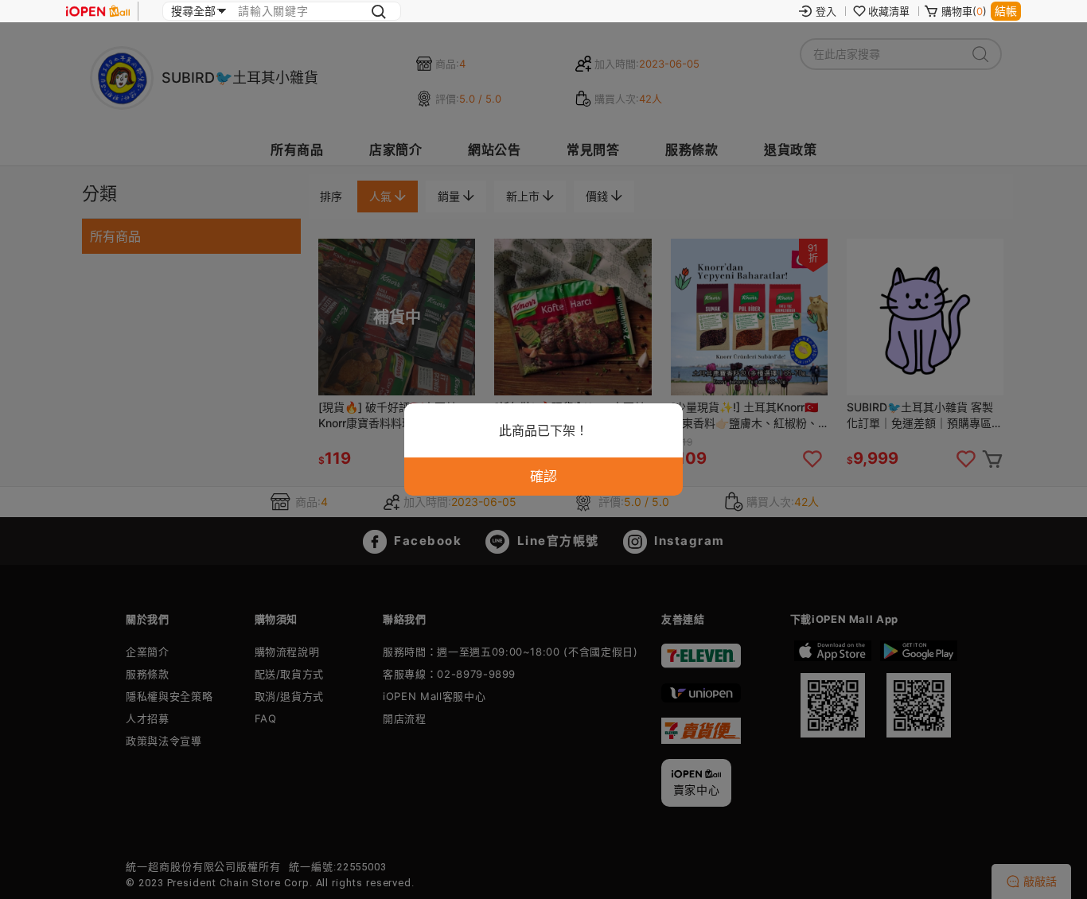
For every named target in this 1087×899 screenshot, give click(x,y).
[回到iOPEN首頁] (98, 11)
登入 (826, 11)
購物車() (964, 11)
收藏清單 (889, 11)
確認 (543, 477)
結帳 (1006, 11)
